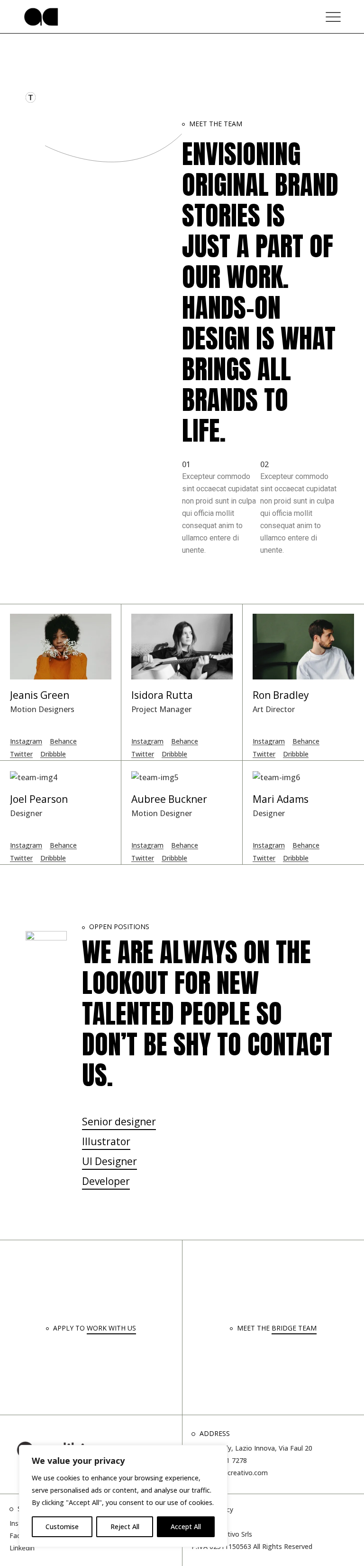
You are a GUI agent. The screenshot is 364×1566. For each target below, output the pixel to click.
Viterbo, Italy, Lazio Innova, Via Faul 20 (251, 1448)
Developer (106, 1181)
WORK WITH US (111, 1327)
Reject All (124, 1526)
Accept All (186, 1526)
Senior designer (119, 1121)
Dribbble (53, 753)
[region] (123, 1496)
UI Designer (109, 1161)
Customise (62, 1526)
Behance (63, 741)
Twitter (21, 753)
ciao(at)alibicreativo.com (229, 1472)
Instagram (26, 741)
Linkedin (22, 1547)
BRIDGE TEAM (294, 1327)
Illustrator (106, 1141)
